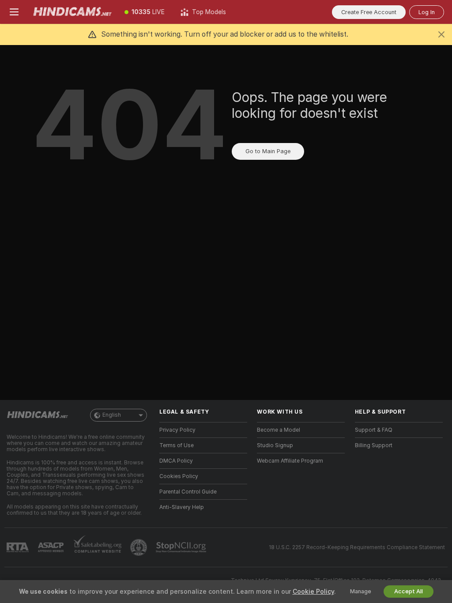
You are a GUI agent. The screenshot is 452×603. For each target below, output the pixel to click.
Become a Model (278, 430)
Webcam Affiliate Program (290, 461)
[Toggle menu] (14, 12)
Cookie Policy (313, 591)
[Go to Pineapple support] (139, 547)
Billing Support (373, 445)
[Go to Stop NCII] (182, 547)
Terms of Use (176, 445)
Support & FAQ (373, 430)
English (111, 415)
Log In (426, 12)
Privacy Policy (177, 430)
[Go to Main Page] (72, 12)
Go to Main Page (267, 151)
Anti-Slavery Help (181, 507)
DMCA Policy (176, 461)
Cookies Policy (178, 476)
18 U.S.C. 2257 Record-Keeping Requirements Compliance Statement (357, 547)
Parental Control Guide (188, 492)
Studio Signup (275, 445)
